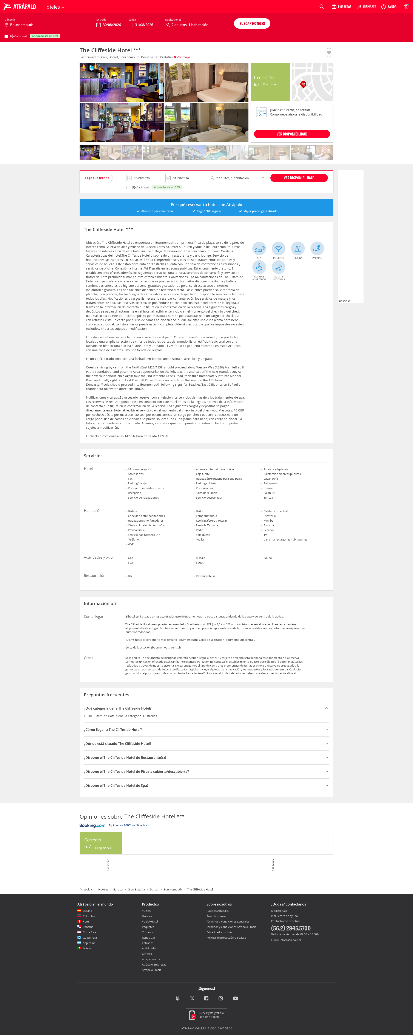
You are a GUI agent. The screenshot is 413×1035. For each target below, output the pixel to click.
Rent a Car (148, 938)
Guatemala (90, 938)
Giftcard (147, 954)
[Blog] (177, 998)
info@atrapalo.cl (290, 940)
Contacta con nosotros (285, 921)
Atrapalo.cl (86, 889)
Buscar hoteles (252, 23)
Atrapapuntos (151, 959)
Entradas (147, 943)
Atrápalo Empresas (154, 964)
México (87, 948)
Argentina (89, 943)
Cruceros (147, 932)
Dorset (154, 889)
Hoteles (103, 889)
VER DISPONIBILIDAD (292, 134)
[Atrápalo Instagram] (221, 998)
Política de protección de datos (226, 938)
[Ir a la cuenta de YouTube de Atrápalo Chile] (235, 998)
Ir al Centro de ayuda (284, 916)
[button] (329, 53)
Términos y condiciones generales (227, 921)
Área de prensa (216, 916)
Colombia (89, 916)
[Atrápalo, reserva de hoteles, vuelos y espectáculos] (20, 6)
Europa (118, 889)
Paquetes (148, 927)
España (87, 911)
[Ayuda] (388, 6)
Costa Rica (89, 932)
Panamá (88, 927)
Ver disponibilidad (299, 177)
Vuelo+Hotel (150, 921)
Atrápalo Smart (151, 970)
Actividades (149, 948)
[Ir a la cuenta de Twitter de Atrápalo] (192, 998)
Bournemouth (173, 889)
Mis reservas (279, 911)
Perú (86, 921)
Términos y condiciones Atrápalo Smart (231, 927)
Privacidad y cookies (219, 932)
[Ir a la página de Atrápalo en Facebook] (206, 998)
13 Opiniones (270, 84)
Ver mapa (183, 57)
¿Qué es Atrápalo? (218, 911)
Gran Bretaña (136, 889)
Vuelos (146, 911)
